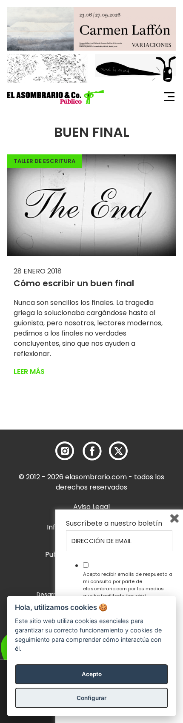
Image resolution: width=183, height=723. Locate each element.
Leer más (29, 371)
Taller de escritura (44, 161)
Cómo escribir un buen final (74, 283)
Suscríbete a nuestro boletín (114, 523)
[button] (55, 97)
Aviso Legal (91, 507)
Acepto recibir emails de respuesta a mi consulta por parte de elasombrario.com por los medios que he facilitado (127, 585)
